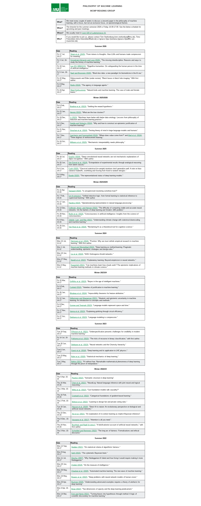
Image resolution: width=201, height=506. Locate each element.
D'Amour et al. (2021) (79, 332)
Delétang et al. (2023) (78, 317)
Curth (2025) (73, 169)
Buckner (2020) (77, 482)
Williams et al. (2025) (78, 142)
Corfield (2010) (75, 287)
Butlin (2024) (75, 85)
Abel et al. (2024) (135, 135)
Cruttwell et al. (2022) (80, 396)
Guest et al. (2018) (78, 351)
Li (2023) (73, 117)
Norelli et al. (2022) (78, 260)
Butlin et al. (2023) (76, 214)
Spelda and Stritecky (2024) (81, 123)
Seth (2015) (76, 453)
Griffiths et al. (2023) (78, 281)
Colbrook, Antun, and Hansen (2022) (83, 208)
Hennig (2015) (75, 112)
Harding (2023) (74, 203)
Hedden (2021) (77, 447)
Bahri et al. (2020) (78, 357)
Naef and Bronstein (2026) (80, 73)
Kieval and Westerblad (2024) (82, 247)
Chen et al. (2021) (79, 383)
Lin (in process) (75, 196)
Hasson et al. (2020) (80, 407)
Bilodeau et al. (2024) (78, 293)
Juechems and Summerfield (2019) (84, 135)
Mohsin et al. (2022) (80, 402)
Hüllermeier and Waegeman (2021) (83, 298)
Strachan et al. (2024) (78, 130)
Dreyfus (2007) (77, 458)
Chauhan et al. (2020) (79, 471)
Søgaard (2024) (75, 191)
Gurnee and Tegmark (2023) (81, 305)
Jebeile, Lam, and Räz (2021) (80, 220)
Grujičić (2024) (74, 157)
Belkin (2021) (76, 362)
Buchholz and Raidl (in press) (83, 425)
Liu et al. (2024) (77, 254)
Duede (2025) (74, 176)
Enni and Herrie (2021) (80, 494)
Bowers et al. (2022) (79, 477)
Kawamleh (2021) (78, 265)
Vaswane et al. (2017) (80, 420)
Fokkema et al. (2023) (80, 339)
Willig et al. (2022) (79, 390)
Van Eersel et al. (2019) (78, 163)
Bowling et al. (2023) (78, 106)
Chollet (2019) (76, 465)
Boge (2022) (76, 489)
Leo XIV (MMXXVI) (78, 66)
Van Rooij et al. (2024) (77, 227)
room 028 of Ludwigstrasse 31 (94, 33)
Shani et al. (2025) (77, 54)
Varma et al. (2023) (77, 311)
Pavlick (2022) (77, 378)
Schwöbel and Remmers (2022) (84, 431)
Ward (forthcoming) (77, 90)
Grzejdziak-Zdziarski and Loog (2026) (85, 60)
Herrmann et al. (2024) (79, 241)
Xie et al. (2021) (78, 414)
